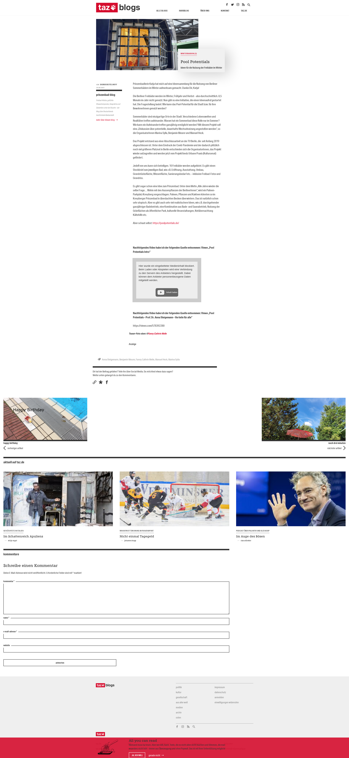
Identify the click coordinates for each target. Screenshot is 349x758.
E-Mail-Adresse (10, 631)
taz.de (244, 10)
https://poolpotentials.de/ (166, 223)
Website (6, 645)
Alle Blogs (161, 10)
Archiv (178, 712)
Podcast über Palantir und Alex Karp (253, 530)
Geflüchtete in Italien (13, 530)
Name (6, 618)
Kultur (178, 692)
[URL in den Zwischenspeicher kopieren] (94, 382)
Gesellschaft (181, 697)
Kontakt (225, 10)
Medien (179, 707)
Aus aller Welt (182, 702)
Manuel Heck (161, 359)
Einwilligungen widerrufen (227, 702)
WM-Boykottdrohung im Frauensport (137, 530)
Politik (179, 687)
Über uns (204, 10)
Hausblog (184, 10)
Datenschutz (220, 692)
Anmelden (219, 697)
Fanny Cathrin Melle (157, 333)
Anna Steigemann (110, 359)
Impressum (220, 687)
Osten (178, 717)
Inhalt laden (171, 292)
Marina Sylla (174, 359)
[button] (101, 382)
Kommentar (8, 581)
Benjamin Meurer (127, 359)
